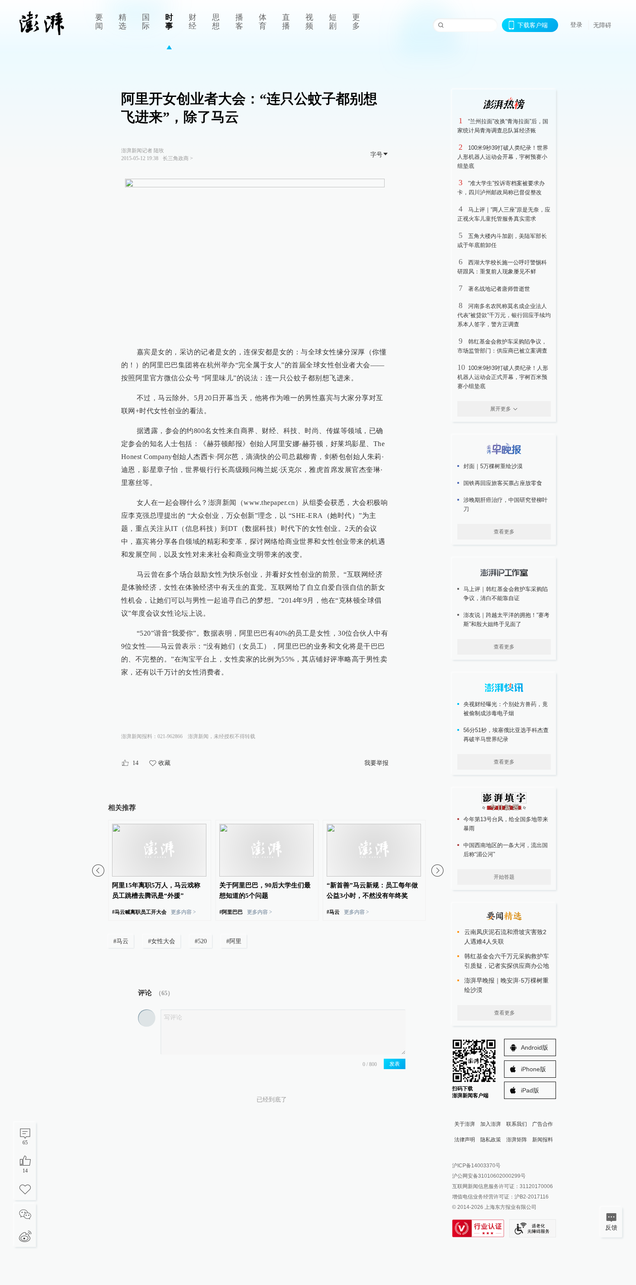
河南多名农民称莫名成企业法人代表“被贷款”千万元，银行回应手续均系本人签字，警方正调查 (504, 315)
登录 (576, 24)
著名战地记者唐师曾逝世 (499, 289)
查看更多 (504, 532)
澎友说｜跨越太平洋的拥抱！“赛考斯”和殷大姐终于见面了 (506, 619)
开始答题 (504, 877)
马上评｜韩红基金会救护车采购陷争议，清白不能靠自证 (505, 593)
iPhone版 (533, 1069)
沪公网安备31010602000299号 (489, 1176)
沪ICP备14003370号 (476, 1166)
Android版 (534, 1047)
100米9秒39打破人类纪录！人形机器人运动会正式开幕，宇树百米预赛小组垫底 (502, 377)
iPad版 (530, 1090)
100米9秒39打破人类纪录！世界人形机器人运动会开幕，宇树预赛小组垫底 (502, 157)
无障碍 (602, 25)
